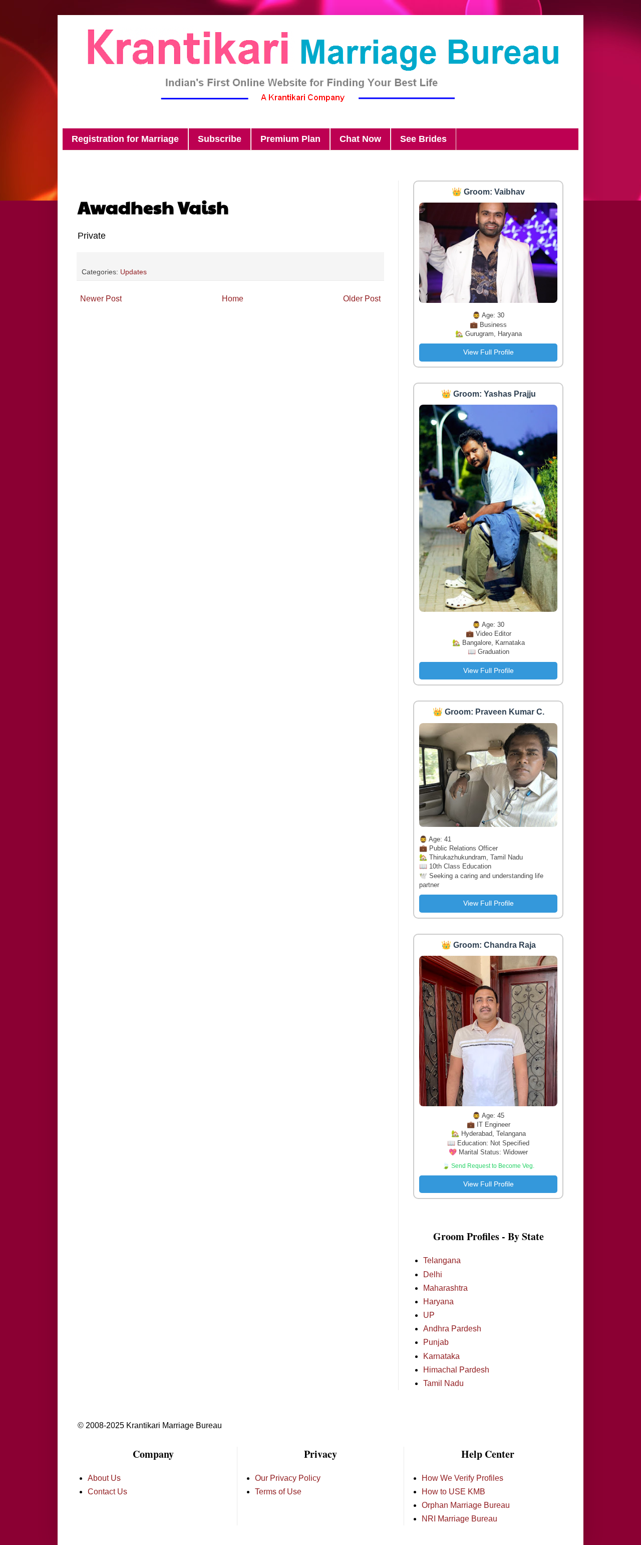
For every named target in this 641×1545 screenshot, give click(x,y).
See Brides (423, 139)
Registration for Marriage (125, 139)
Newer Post (101, 298)
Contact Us (107, 1491)
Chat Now (360, 139)
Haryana (438, 1301)
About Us (104, 1478)
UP (429, 1315)
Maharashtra (445, 1288)
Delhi (432, 1274)
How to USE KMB (453, 1491)
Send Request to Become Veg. (492, 1165)
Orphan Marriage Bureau (466, 1505)
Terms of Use (278, 1491)
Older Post (362, 298)
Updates (133, 272)
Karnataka (441, 1356)
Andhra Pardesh (452, 1328)
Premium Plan (290, 139)
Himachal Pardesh (456, 1369)
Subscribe (219, 139)
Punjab (436, 1342)
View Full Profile (488, 352)
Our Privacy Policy (287, 1478)
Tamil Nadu (443, 1383)
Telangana (442, 1260)
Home (232, 298)
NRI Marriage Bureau (459, 1518)
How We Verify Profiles (462, 1478)
